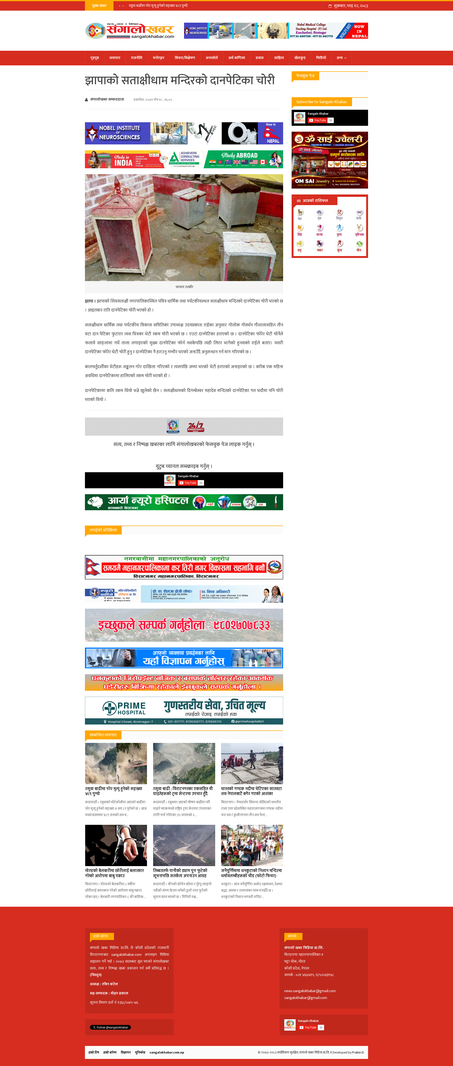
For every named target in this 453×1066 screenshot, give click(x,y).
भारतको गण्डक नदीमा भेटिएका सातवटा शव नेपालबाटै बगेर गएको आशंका (251, 791)
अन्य (340, 58)
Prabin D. (358, 1052)
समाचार (114, 58)
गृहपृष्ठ (94, 58)
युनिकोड (140, 1052)
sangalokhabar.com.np (167, 1052)
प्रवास (260, 58)
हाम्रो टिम (93, 1052)
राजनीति (136, 58)
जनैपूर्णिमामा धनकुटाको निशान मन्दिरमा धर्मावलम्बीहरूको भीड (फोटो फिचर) (251, 873)
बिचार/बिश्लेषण (185, 58)
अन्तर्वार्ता (212, 58)
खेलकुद (300, 58)
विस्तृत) (96, 975)
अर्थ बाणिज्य (236, 58)
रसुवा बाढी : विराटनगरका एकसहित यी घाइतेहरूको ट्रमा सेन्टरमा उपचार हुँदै (183, 791)
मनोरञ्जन (158, 58)
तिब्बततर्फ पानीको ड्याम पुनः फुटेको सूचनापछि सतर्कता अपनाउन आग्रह (180, 873)
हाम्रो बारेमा (110, 1052)
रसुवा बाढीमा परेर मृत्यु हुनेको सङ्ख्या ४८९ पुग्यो (158, 6)
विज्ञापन (126, 1052)
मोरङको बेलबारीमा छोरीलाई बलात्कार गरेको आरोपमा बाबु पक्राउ (114, 873)
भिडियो (321, 58)
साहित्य (279, 58)
